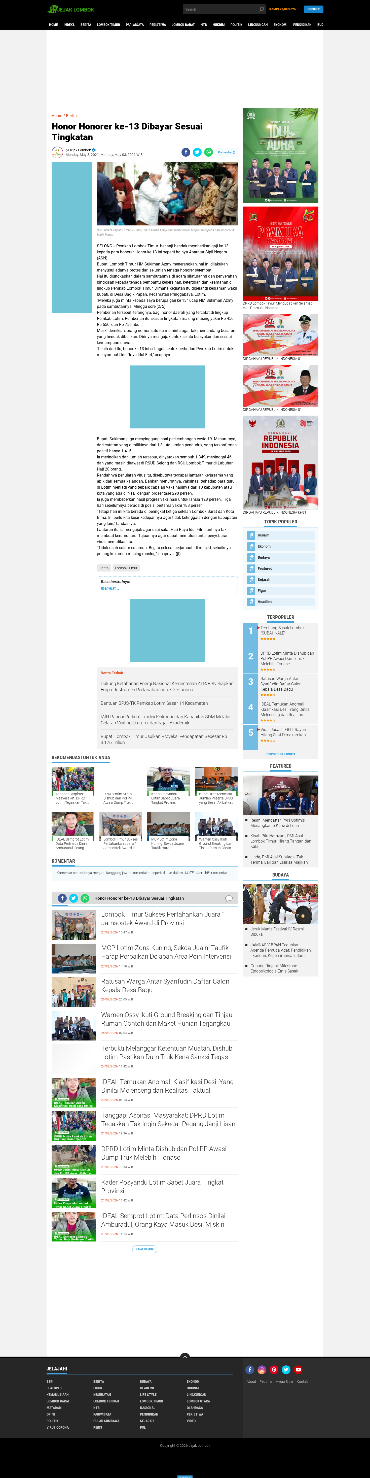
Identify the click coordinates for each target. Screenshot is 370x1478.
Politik (236, 25)
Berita (86, 25)
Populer (314, 9)
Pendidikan (302, 25)
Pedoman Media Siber (276, 1382)
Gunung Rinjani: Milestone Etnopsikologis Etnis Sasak (274, 968)
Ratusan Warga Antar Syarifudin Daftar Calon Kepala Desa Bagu (165, 986)
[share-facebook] (185, 152)
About (251, 1382)
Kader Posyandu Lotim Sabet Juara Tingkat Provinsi (162, 1187)
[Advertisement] (185, 69)
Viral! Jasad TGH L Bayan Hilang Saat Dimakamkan (283, 732)
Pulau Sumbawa (106, 1421)
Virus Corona (58, 1427)
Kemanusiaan (58, 1395)
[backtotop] (185, 1358)
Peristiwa (158, 25)
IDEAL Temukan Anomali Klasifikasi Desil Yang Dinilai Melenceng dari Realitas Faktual (167, 1086)
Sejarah (264, 580)
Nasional (147, 1408)
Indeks (69, 25)
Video (191, 1421)
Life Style (148, 1395)
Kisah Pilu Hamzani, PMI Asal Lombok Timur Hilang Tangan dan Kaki (280, 841)
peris (97, 1427)
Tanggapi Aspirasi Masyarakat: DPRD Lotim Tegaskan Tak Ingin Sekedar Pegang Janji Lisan (168, 1120)
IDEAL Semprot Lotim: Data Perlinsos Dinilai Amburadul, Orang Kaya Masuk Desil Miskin (163, 1220)
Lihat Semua (145, 1249)
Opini (51, 1414)
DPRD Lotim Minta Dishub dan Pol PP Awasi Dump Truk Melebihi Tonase (164, 1153)
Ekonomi (280, 25)
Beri (50, 1382)
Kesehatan (102, 1395)
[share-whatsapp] (208, 152)
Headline (265, 602)
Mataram (54, 1408)
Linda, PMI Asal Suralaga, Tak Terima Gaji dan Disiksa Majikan (279, 860)
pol (143, 1427)
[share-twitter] (197, 152)
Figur (262, 591)
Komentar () (226, 152)
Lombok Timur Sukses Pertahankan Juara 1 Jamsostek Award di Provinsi (163, 919)
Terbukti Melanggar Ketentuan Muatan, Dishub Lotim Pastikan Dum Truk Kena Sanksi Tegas (166, 1053)
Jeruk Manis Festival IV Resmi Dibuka (277, 932)
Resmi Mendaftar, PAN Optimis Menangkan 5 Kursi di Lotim (277, 823)
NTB (204, 25)
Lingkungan (258, 25)
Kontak (302, 1382)
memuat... (110, 588)
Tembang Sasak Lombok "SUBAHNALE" (283, 630)
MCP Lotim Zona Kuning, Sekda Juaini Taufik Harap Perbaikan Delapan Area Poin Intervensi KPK (166, 956)
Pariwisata (135, 25)
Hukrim (219, 25)
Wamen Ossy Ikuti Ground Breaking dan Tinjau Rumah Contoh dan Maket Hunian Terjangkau (166, 1019)
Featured (265, 568)
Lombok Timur (108, 25)
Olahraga (195, 1408)
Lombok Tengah (106, 1401)
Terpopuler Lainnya (280, 754)
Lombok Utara (198, 1401)
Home (53, 25)
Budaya (323, 25)
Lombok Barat (183, 25)
